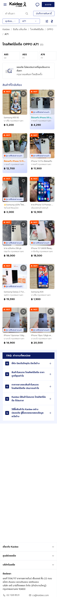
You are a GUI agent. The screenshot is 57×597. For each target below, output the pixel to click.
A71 (7, 34)
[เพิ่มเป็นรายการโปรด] (23, 93)
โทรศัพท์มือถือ (37, 29)
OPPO (50, 29)
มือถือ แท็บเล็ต (20, 29)
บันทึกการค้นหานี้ (44, 13)
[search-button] (26, 13)
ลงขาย (48, 4)
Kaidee (6, 29)
